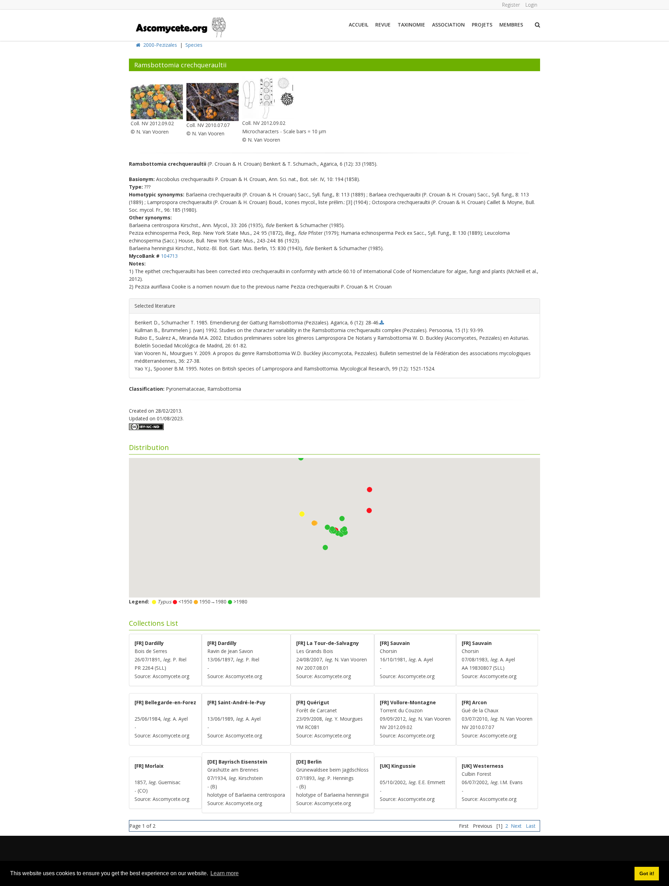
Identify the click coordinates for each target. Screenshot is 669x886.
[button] (325, 547)
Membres (511, 24)
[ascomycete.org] (180, 26)
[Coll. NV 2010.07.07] (212, 101)
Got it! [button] (646, 873)
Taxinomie (411, 24)
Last (531, 826)
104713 (169, 256)
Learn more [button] (224, 873)
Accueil (358, 24)
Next (516, 826)
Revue (383, 24)
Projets (482, 24)
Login (531, 4)
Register (511, 4)
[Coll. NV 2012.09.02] (157, 101)
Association (448, 24)
